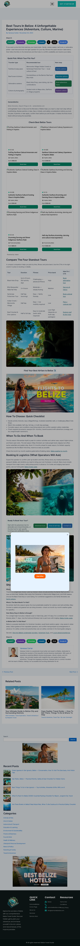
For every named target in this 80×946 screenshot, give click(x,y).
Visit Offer (40, 576)
